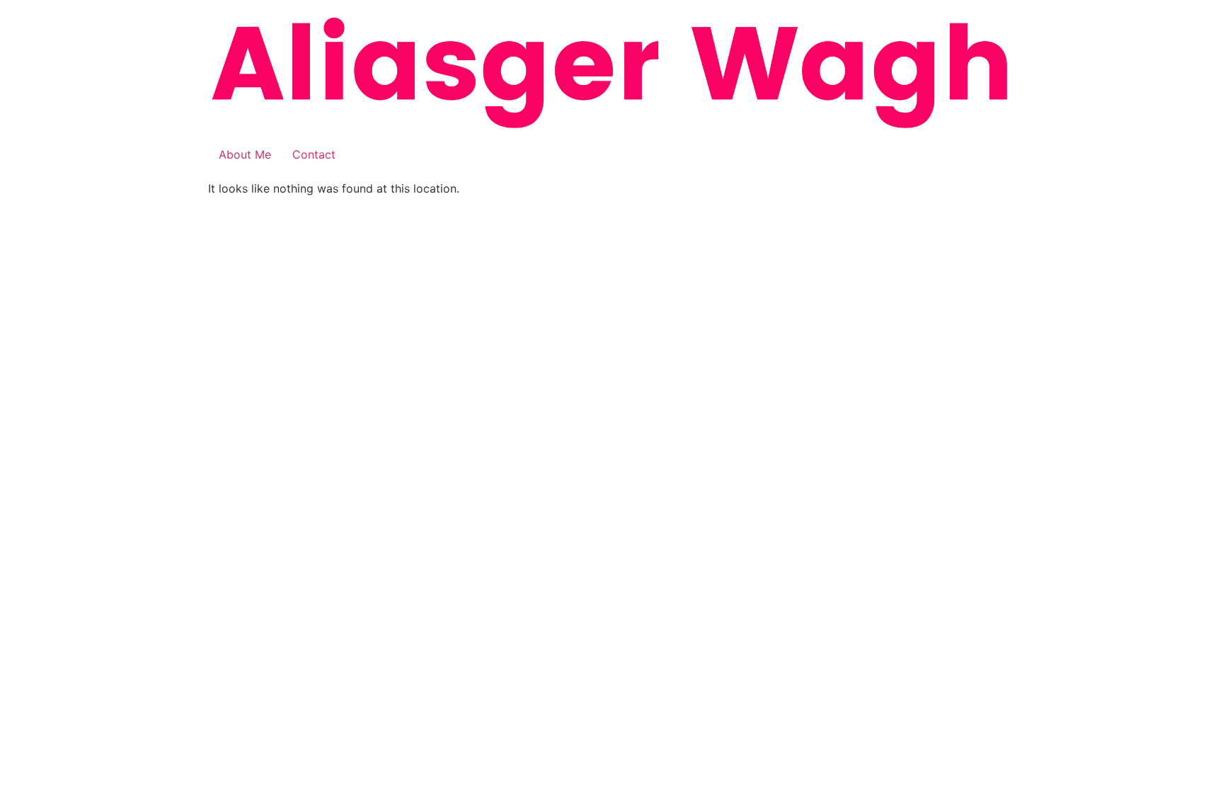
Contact (313, 154)
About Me (245, 154)
